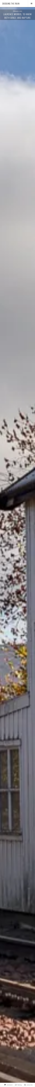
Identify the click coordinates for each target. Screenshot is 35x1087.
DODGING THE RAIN (10, 3)
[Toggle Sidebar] (31, 3)
